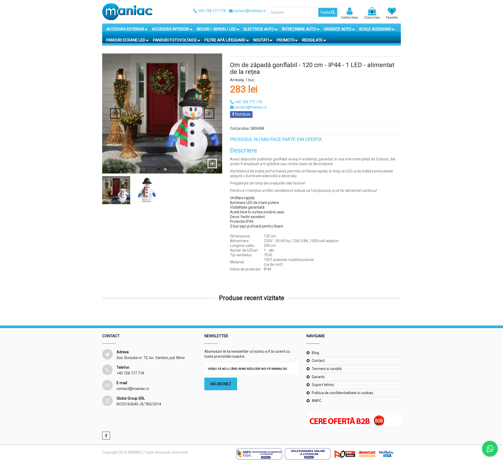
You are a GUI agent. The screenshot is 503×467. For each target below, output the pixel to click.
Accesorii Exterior (125, 29)
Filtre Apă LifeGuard (225, 40)
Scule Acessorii (375, 29)
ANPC (316, 401)
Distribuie (242, 114)
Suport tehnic (323, 385)
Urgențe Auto (337, 29)
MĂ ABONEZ (220, 384)
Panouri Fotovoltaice (175, 40)
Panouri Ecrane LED (125, 40)
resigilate (312, 40)
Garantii (318, 377)
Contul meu (349, 17)
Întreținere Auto (299, 29)
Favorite (392, 14)
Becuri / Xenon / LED (216, 29)
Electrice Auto (259, 29)
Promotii (285, 40)
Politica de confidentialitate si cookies (342, 393)
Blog (315, 353)
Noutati (261, 40)
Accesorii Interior (170, 29)
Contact (318, 361)
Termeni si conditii (327, 369)
